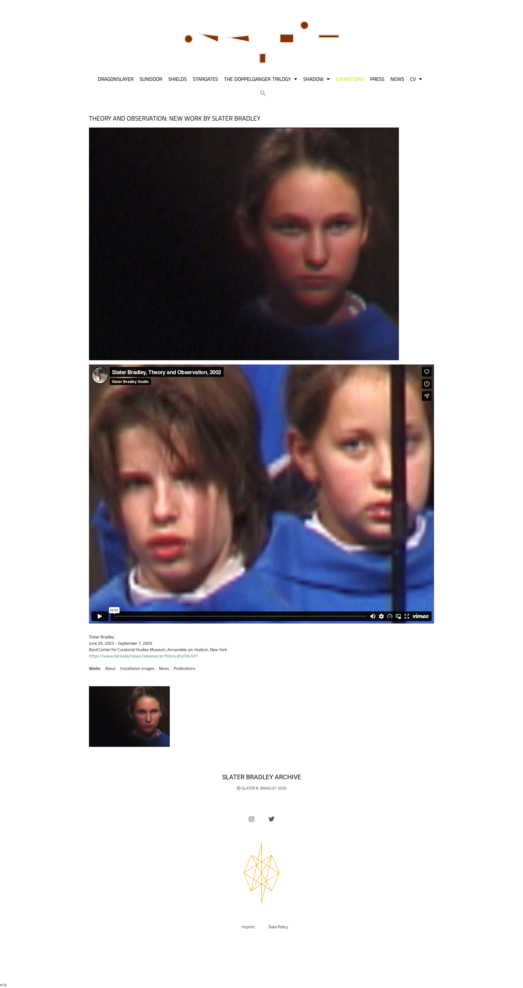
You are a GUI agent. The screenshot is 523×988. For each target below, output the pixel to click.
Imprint (248, 927)
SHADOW (313, 79)
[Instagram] (251, 819)
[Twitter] (271, 819)
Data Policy (278, 927)
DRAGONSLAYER (115, 79)
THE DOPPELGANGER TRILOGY (257, 79)
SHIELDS (177, 79)
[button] (263, 93)
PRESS (377, 79)
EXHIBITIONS (350, 79)
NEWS (397, 79)
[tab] (94, 668)
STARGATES (205, 79)
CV (413, 79)
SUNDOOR (151, 79)
